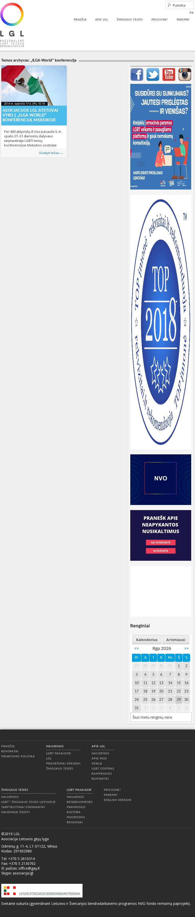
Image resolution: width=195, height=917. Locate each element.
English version (117, 800)
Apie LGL (101, 19)
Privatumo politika (18, 756)
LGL (49, 758)
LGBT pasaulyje (58, 753)
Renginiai (75, 822)
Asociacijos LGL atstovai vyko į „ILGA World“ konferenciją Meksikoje (30, 115)
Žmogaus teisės (130, 19)
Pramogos (76, 807)
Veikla (97, 763)
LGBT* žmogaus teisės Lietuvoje (28, 802)
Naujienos (55, 746)
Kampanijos (102, 773)
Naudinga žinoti (15, 812)
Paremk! (183, 19)
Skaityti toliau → (51, 153)
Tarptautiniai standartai (23, 807)
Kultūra (74, 812)
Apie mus (99, 758)
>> (186, 648)
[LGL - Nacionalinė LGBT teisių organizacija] (12, 25)
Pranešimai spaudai (63, 763)
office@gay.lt (29, 868)
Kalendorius (147, 639)
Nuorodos (76, 817)
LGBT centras (103, 768)
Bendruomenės (80, 802)
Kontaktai (10, 751)
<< (136, 648)
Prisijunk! (160, 19)
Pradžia (80, 19)
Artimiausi (175, 639)
